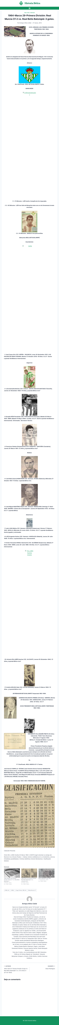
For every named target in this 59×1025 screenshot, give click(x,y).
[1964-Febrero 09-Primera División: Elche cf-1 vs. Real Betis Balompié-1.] (12, 873)
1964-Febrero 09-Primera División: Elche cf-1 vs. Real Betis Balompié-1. (11, 880)
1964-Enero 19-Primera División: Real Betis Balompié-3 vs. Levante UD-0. (28, 880)
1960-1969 (26, 12)
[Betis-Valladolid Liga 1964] (46, 873)
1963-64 (7, 890)
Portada (32, 12)
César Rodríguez (50, 967)
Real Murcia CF (32, 890)
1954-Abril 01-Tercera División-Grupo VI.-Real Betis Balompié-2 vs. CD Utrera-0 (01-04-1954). (16, 969)
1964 (12, 890)
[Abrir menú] (29, 8)
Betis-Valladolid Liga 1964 (45, 878)
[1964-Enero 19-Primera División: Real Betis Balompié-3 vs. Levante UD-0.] (29, 873)
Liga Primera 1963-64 (21, 890)
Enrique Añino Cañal (25, 23)
